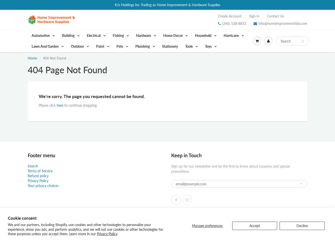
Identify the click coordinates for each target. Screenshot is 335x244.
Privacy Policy (107, 234)
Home (32, 58)
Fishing (119, 35)
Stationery (170, 46)
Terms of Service (40, 171)
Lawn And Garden (45, 46)
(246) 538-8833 (234, 23)
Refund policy (38, 176)
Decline (302, 226)
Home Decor (173, 35)
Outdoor (78, 46)
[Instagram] (187, 200)
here (60, 105)
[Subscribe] (301, 183)
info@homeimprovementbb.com (282, 23)
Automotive (41, 35)
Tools (189, 46)
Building (68, 35)
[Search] (302, 41)
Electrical (94, 35)
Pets (120, 46)
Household (203, 35)
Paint (100, 46)
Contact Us (275, 16)
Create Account (230, 16)
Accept (254, 226)
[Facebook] (176, 200)
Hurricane (232, 35)
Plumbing (143, 46)
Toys (208, 46)
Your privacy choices (43, 186)
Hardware (144, 35)
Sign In (254, 16)
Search (33, 166)
